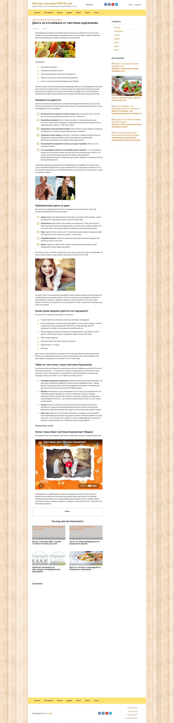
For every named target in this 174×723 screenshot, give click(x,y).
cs (133, 711)
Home (131, 5)
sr (129, 718)
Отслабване (48, 12)
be (133, 708)
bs (133, 718)
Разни (96, 12)
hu (136, 708)
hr (130, 711)
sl (127, 718)
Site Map (49, 713)
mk (129, 715)
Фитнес (60, 12)
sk (135, 715)
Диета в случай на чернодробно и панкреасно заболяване (85, 568)
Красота (37, 12)
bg (129, 708)
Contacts (138, 5)
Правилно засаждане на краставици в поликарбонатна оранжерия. (46, 569)
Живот (78, 12)
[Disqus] (67, 612)
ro (132, 715)
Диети (87, 12)
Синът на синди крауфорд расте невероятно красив (84, 542)
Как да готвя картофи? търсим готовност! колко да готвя (46, 542)
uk (136, 718)
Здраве (69, 12)
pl (135, 711)
